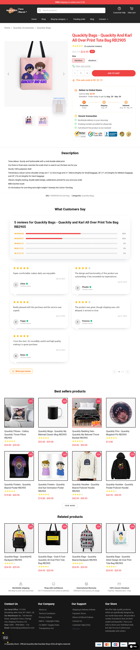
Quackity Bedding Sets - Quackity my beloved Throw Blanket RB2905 (85, 434)
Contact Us (77, 621)
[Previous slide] (8, 74)
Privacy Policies (45, 617)
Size (74, 56)
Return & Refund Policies (82, 617)
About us (42, 610)
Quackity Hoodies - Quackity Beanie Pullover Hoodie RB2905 (85, 487)
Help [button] (135, 647)
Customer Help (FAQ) (81, 625)
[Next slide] (63, 74)
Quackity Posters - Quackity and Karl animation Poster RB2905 (51, 487)
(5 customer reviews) (93, 46)
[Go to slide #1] (29, 121)
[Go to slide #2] (43, 121)
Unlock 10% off (5, 637)
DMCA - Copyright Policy (49, 621)
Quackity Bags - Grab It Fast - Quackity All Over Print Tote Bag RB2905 (52, 560)
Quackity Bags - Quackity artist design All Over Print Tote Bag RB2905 (118, 560)
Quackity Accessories (23, 28)
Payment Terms (79, 613)
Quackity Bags (44, 28)
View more (70, 506)
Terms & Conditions (47, 613)
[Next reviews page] (127, 371)
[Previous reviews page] (114, 371)
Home (7, 28)
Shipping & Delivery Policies (83, 610)
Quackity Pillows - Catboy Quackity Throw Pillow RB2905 (16, 434)
